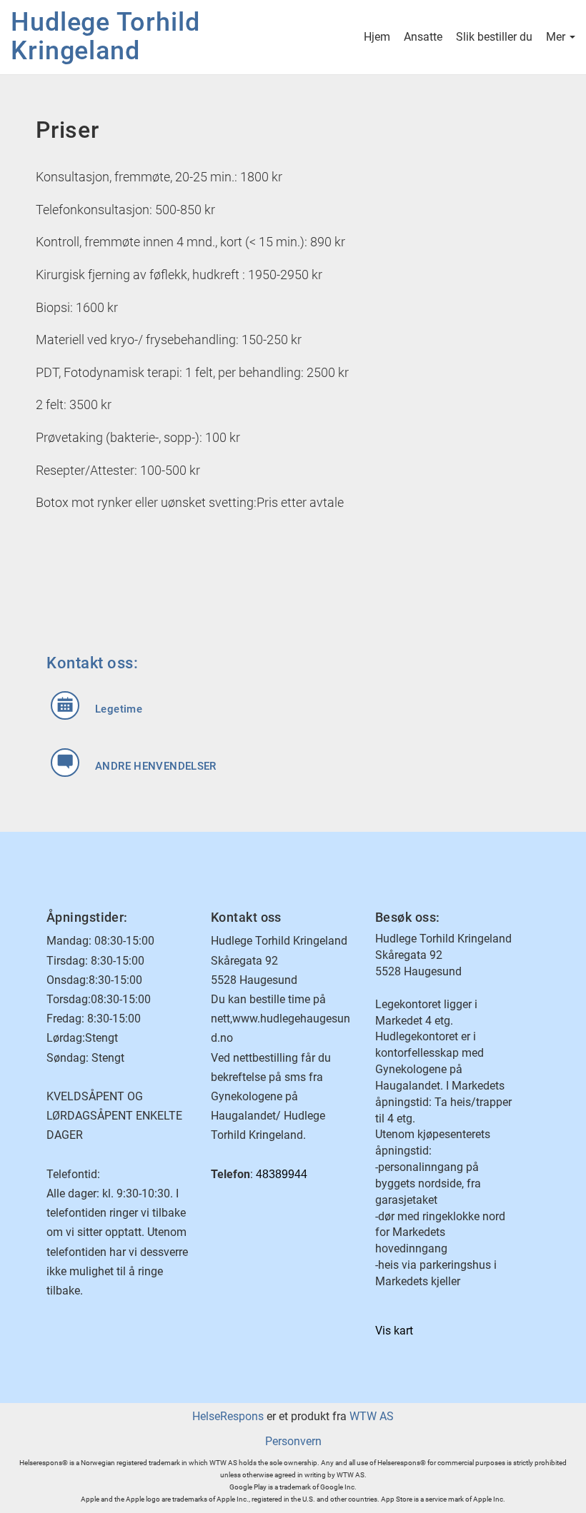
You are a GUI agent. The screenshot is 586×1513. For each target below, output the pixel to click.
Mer (557, 37)
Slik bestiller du (494, 37)
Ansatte (423, 37)
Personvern (293, 1441)
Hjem (377, 37)
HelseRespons (228, 1416)
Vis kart (394, 1330)
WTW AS (371, 1416)
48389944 (281, 1174)
